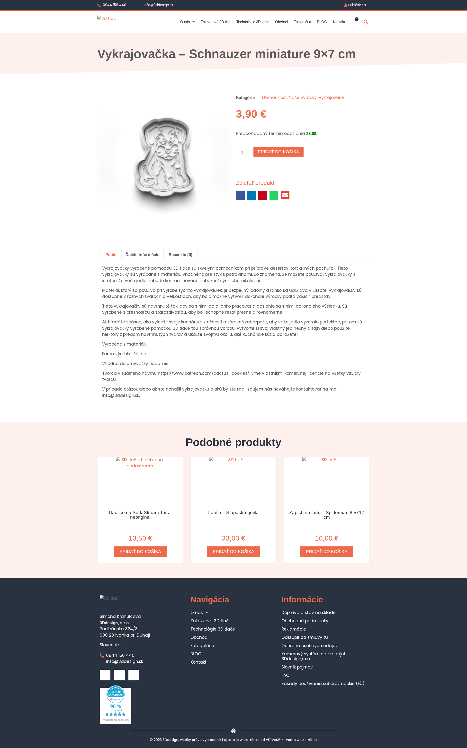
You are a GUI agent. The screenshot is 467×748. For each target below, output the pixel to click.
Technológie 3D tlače (252, 22)
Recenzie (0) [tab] (180, 254)
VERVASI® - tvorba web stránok (291, 739)
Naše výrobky (303, 97)
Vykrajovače (331, 97)
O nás (185, 22)
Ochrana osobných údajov (309, 646)
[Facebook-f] (105, 675)
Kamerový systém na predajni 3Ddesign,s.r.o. (313, 656)
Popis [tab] (110, 254)
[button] (366, 22)
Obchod (281, 22)
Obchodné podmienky (304, 621)
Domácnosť (274, 97)
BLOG (322, 22)
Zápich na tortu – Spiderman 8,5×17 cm (326, 515)
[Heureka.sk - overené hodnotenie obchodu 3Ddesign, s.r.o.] (115, 723)
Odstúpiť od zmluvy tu (304, 637)
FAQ (285, 675)
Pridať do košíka (278, 151)
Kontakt (339, 22)
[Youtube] (133, 675)
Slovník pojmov (297, 667)
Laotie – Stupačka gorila (233, 512)
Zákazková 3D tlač (216, 22)
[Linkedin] (119, 675)
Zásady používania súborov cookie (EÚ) (322, 683)
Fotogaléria (302, 22)
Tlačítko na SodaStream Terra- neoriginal (140, 515)
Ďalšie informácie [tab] (142, 254)
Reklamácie (293, 629)
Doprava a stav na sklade (308, 612)
